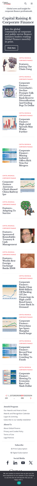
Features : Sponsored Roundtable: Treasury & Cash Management (9, 238)
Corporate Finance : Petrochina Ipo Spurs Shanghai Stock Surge (25, 327)
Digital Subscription (20, 453)
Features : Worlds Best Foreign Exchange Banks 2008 (8, 263)
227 (11, 395)
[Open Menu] (31, 3)
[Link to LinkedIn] (15, 463)
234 (30, 395)
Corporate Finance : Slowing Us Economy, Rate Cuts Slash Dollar (25, 379)
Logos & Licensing (11, 417)
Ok (19, 483)
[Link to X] (31, 463)
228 (14, 395)
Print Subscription (20, 449)
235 (6, 398)
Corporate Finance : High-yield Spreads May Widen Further (26, 125)
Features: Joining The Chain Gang (25, 66)
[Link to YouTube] (23, 463)
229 (16, 395)
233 (28, 395)
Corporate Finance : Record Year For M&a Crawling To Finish (25, 353)
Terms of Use (9, 434)
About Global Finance (12, 428)
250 (22, 398)
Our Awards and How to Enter (15, 410)
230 (19, 395)
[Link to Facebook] (7, 463)
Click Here (11, 48)
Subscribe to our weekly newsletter (17, 420)
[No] (34, 478)
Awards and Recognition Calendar (17, 413)
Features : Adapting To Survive (9, 210)
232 (25, 395)
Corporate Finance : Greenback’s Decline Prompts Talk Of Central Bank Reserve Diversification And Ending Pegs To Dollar (27, 94)
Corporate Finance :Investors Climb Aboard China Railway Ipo (10, 188)
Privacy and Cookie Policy (13, 431)
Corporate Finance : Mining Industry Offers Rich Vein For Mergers (25, 158)
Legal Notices (9, 438)
